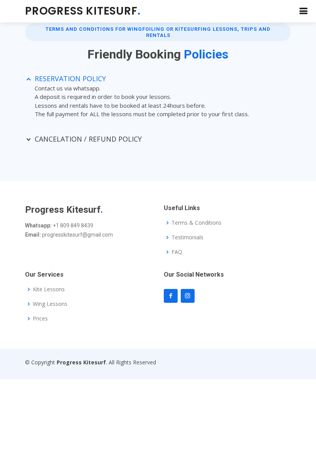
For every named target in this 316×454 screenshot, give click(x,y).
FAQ (176, 252)
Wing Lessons (50, 304)
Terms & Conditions (196, 222)
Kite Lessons (49, 289)
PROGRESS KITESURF (82, 10)
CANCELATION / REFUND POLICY (88, 139)
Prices (40, 318)
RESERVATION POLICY (70, 78)
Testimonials (187, 237)
